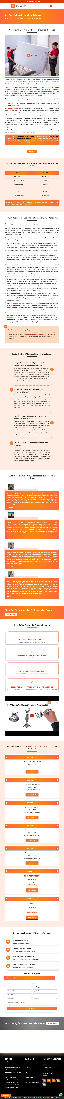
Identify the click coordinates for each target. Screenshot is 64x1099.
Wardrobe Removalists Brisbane (13, 1080)
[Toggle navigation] (51, 6)
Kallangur (17, 18)
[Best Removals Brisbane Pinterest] (58, 1080)
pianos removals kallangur (47, 91)
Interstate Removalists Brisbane (13, 1072)
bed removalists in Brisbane (24, 87)
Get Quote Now (11, 614)
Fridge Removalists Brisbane (12, 1087)
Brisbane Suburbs (29, 1080)
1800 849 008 (19, 332)
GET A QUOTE (32, 1008)
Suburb (11, 18)
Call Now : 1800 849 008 (33, 1)
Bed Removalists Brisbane (11, 1082)
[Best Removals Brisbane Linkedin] (53, 1080)
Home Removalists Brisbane (12, 1065)
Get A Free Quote (32, 772)
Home (6, 18)
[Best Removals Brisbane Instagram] (48, 1080)
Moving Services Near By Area (32, 1082)
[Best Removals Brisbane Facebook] (44, 1080)
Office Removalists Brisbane (12, 1070)
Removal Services (29, 1077)
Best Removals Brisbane (11, 108)
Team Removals (46, 1097)
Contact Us (32, 890)
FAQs (26, 1075)
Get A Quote (32, 151)
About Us (27, 1067)
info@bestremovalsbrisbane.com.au (36, 334)
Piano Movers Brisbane (10, 1075)
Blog (26, 1072)
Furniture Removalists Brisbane (12, 1067)
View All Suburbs (52, 1023)
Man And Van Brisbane (10, 1077)
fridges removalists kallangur (21, 91)
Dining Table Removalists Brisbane (13, 1085)
